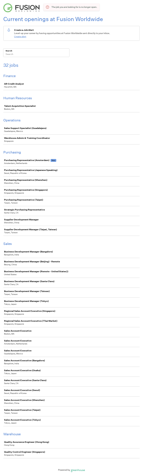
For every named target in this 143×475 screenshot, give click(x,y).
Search (9, 51)
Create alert (20, 36)
